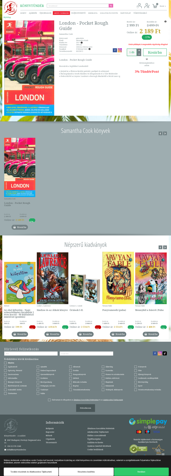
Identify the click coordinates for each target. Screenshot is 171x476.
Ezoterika (109, 370)
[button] (160, 5)
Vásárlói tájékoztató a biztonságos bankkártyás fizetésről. (147, 440)
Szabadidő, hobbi (15, 389)
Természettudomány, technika (149, 389)
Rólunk (49, 435)
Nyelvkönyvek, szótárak (17, 386)
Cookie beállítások (95, 449)
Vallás (42, 393)
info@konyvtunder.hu (16, 449)
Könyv (23, 13)
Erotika (76, 370)
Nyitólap (7, 17)
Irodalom (44, 378)
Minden (11, 363)
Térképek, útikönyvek (114, 389)
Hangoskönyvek (79, 374)
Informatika (12, 378)
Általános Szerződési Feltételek (100, 428)
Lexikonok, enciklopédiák (148, 378)
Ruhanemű (110, 386)
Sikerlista (92, 13)
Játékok (76, 378)
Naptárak (109, 382)
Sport (140, 386)
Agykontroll (12, 367)
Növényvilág (143, 382)
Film (140, 370)
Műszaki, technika (80, 382)
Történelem (12, 393)
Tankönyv (44, 389)
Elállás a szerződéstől (96, 435)
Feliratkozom (85, 408)
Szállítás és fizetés (109, 13)
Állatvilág (109, 367)
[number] (132, 52)
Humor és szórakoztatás (115, 374)
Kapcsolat (126, 13)
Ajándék (33, 13)
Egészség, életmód (15, 370)
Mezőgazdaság (46, 382)
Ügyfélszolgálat (94, 439)
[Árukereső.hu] (138, 449)
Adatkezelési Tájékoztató (98, 432)
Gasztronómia (13, 374)
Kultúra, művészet (112, 378)
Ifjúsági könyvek (144, 374)
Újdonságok (45, 13)
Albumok (76, 367)
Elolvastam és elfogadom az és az (87, 400)
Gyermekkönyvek (47, 374)
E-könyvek (142, 367)
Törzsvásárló (140, 13)
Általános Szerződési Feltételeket (86, 400)
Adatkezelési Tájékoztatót (113, 400)
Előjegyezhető (78, 13)
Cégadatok (50, 439)
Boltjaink (50, 428)
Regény (76, 386)
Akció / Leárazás (61, 13)
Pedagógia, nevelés (47, 386)
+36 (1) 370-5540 (13, 446)
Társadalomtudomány (81, 389)
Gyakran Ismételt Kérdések (99, 446)
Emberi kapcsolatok (48, 370)
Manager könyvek (15, 382)
